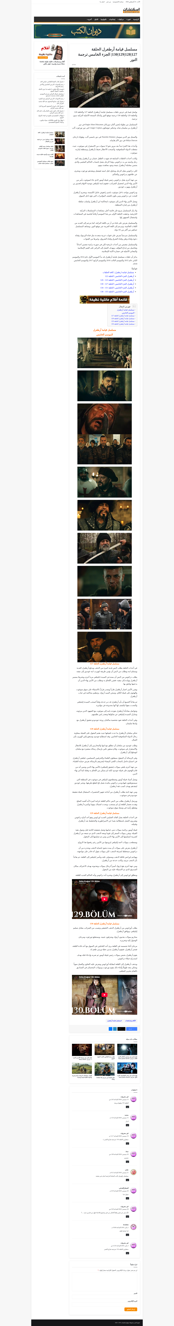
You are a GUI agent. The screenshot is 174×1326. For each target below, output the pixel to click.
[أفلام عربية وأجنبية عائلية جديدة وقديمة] (60, 156)
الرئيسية (136, 19)
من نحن (108, 2)
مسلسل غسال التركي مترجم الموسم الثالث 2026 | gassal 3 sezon (52, 95)
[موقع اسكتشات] (131, 10)
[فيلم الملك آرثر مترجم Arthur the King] (105, 1069)
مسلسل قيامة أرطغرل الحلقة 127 (122, 316)
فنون (129, 19)
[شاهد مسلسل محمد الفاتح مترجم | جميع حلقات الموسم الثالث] (60, 148)
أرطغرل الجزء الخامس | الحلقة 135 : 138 (117, 291)
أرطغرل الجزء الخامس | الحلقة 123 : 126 (117, 280)
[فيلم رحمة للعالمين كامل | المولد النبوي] (105, 1049)
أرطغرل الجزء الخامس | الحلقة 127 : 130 (117, 284)
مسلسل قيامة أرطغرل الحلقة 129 (122, 321)
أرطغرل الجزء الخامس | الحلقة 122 (119, 276)
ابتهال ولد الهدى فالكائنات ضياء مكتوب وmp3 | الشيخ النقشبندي (52, 121)
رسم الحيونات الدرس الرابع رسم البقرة (51, 98)
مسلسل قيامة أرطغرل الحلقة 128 (122, 318)
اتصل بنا (102, 2)
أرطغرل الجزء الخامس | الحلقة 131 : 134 (117, 288)
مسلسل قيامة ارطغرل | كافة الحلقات (118, 272)
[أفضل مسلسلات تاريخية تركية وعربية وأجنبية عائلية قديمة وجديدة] (82, 1068)
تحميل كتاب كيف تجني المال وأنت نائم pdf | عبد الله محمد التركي (50, 112)
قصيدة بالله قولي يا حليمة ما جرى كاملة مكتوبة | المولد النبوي (51, 90)
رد (127, 1107)
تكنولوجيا (103, 19)
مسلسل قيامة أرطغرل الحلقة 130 (122, 324)
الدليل (96, 19)
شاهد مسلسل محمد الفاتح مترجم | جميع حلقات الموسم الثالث (45, 148)
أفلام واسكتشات (130, 1020)
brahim (126, 1225)
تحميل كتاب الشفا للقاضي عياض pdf (52, 82)
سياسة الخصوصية (118, 2)
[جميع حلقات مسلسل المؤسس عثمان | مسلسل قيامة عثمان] (60, 163)
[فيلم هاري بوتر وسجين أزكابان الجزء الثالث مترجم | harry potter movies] (127, 1049)
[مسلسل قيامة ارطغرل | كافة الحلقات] (60, 134)
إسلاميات (112, 19)
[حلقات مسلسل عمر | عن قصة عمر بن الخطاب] (60, 141)
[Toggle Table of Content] (133, 306)
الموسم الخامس (128, 313)
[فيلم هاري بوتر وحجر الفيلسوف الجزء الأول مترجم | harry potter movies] (127, 1068)
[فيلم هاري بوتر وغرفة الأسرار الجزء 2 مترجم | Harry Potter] (82, 1050)
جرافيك (121, 19)
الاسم (135, 1293)
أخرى (90, 19)
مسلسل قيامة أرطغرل (125, 310)
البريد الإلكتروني (132, 1301)
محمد (127, 1115)
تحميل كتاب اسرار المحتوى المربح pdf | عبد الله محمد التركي (51, 107)
